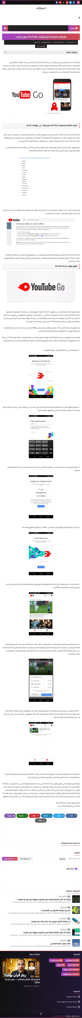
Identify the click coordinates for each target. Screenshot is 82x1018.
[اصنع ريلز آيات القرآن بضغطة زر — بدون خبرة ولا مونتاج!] (21, 968)
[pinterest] (60, 2)
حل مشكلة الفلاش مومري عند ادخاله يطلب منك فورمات (51, 921)
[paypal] (56, 2)
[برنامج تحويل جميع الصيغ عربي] (76, 943)
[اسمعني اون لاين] (41, 9)
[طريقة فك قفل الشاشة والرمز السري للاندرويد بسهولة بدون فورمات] (76, 932)
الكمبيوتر (36, 42)
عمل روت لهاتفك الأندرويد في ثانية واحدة (56, 910)
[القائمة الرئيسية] (5, 28)
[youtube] (67, 2)
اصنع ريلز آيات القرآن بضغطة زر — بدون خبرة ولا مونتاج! (22, 981)
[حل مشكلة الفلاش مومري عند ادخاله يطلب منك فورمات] (76, 921)
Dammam (35, 986)
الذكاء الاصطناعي (71, 960)
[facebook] (73, 2)
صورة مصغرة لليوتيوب (69, 974)
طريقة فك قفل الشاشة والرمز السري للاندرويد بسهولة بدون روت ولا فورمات (44, 899)
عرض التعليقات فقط (25, 858)
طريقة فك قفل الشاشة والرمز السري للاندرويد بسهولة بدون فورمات (47, 932)
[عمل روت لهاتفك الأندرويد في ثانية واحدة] (76, 910)
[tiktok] (63, 2)
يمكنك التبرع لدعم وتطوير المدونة (67, 1001)
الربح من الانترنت (55, 960)
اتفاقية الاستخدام (72, 1006)
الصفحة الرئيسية (46, 42)
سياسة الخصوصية (71, 997)
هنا (59, 806)
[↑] (41, 1013)
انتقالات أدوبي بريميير (70, 969)
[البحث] (3, 2)
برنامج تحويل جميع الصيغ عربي (60, 943)
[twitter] (70, 2)
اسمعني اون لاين (58, 1016)
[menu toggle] (78, 2)
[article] (22, 833)
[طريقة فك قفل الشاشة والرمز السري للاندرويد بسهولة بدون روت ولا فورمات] (76, 899)
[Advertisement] (41, 17)
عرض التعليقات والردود (9, 858)
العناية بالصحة (72, 965)
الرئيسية (72, 28)
